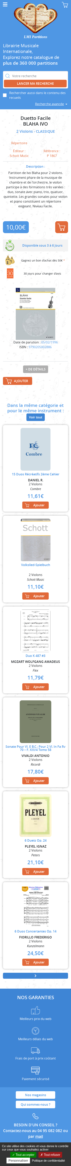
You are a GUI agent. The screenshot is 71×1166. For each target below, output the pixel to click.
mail (39, 1136)
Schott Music (19, 156)
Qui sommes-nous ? (35, 1104)
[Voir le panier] (65, 5)
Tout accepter (24, 1154)
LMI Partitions (35, 37)
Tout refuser (51, 1154)
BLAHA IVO (35, 124)
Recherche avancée (49, 104)
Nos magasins (35, 1095)
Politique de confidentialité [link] (48, 1160)
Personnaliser (18, 1160)
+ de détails (36, 369)
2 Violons (25, 131)
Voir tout (35, 417)
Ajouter (61, 227)
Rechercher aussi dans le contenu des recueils (37, 95)
